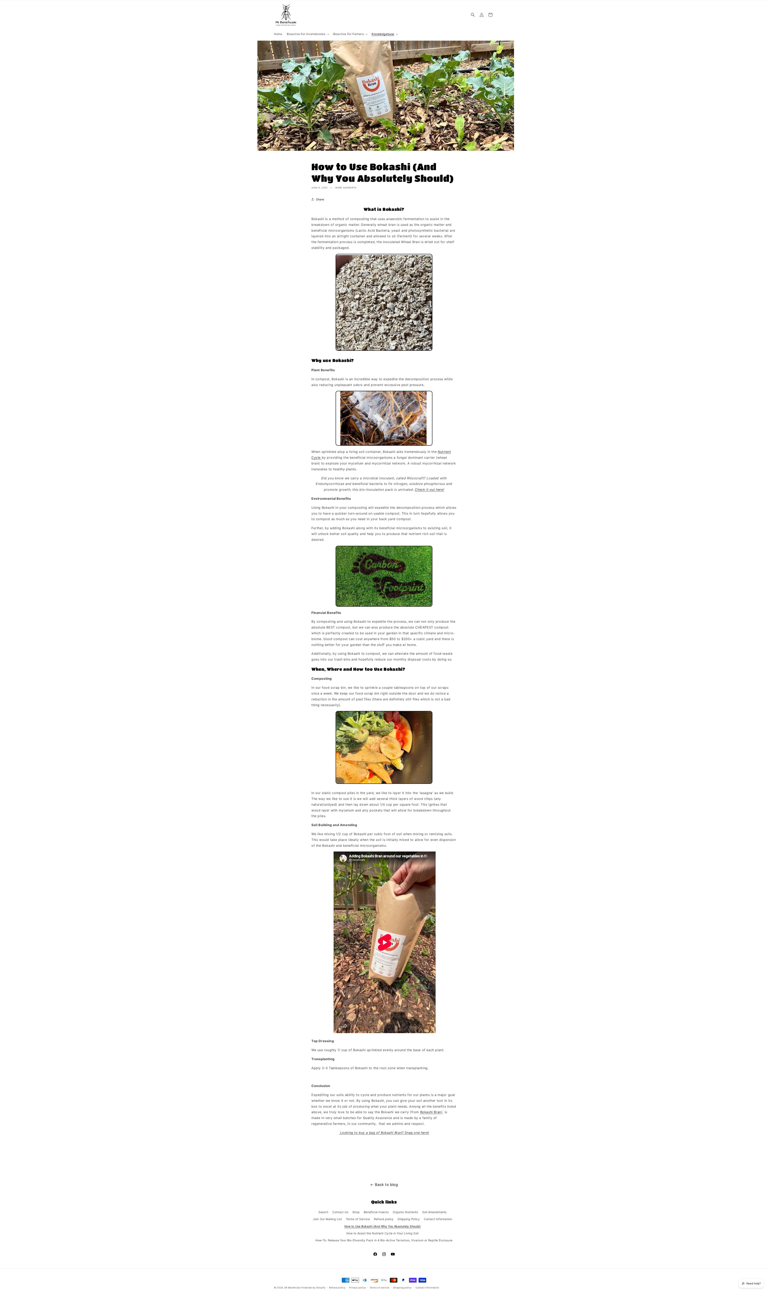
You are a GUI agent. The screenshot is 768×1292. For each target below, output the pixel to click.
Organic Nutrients (405, 1212)
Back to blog (386, 1184)
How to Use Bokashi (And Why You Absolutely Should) (382, 1226)
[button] (307, 34)
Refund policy (384, 1219)
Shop (356, 1212)
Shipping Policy (409, 1219)
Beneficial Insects (376, 1212)
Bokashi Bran (430, 1112)
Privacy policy (357, 1287)
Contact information (427, 1287)
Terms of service (379, 1287)
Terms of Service (358, 1219)
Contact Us (340, 1212)
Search (323, 1212)
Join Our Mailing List (327, 1219)
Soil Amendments (434, 1212)
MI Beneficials (293, 1287)
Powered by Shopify (313, 1287)
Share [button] (320, 199)
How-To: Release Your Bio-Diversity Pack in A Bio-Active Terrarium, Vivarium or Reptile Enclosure (384, 1240)
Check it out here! (429, 490)
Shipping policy (402, 1287)
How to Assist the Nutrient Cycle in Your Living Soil (382, 1233)
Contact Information (438, 1219)
